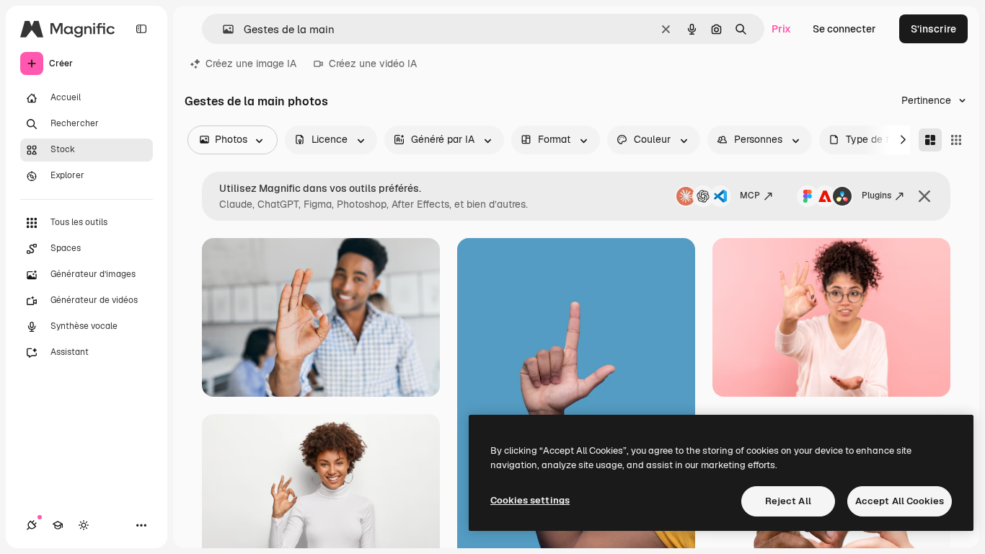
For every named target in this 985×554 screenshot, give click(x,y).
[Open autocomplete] (222, 29)
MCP (750, 195)
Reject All (788, 501)
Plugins (876, 195)
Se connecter (844, 28)
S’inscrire (933, 28)
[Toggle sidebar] (141, 28)
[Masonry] (930, 139)
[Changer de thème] (83, 525)
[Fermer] (924, 196)
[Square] (956, 139)
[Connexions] (31, 525)
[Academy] (57, 525)
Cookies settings (530, 500)
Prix (781, 28)
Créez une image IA (251, 63)
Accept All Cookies (899, 501)
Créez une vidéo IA (373, 63)
